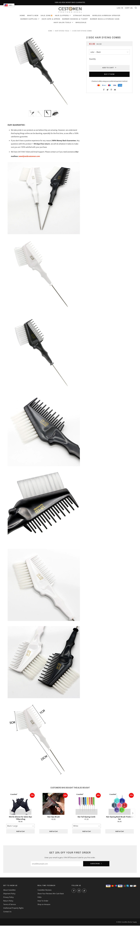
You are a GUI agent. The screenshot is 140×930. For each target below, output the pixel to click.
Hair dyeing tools (62, 31)
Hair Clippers (62, 15)
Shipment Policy (9, 893)
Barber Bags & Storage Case (104, 19)
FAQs (39, 897)
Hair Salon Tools (62, 22)
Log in (120, 8)
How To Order (43, 901)
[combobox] (20, 826)
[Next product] (133, 813)
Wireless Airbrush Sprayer (106, 15)
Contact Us (7, 911)
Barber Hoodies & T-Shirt (75, 19)
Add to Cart (20, 831)
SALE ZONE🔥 (47, 15)
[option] (44, 72)
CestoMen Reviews (45, 890)
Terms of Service (9, 904)
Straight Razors (81, 15)
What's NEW (32, 15)
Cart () (129, 8)
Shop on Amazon (44, 904)
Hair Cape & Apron (51, 19)
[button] (32, 113)
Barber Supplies (29, 19)
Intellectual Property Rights (13, 908)
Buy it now (109, 74)
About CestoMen (9, 890)
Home (22, 15)
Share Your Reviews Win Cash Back (51, 893)
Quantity (92, 59)
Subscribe (95, 864)
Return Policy (8, 901)
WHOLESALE (81, 22)
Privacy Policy (8, 897)
